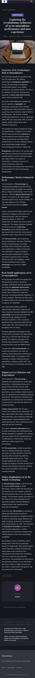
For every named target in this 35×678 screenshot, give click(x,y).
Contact (19, 667)
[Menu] (31, 1)
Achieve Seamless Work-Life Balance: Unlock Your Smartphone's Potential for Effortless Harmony (16, 638)
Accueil (4, 9)
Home (3, 667)
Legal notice (11, 667)
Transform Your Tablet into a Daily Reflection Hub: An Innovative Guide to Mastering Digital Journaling (16, 630)
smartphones (11, 9)
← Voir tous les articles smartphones (14, 607)
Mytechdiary (7, 656)
